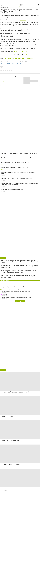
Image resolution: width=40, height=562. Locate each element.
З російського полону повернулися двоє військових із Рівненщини (19, 158)
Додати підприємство (20, 301)
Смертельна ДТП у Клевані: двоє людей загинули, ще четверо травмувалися (19, 266)
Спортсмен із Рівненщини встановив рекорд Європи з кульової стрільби (18, 172)
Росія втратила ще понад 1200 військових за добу (14, 167)
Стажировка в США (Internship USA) (11, 464)
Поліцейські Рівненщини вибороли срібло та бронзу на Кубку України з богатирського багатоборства (19, 183)
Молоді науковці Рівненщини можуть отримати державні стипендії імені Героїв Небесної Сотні (18, 271)
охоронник (4, 489)
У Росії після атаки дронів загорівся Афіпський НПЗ (15, 162)
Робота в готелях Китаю (8, 416)
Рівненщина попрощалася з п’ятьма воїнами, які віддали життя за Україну (18, 276)
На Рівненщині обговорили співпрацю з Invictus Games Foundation (19, 153)
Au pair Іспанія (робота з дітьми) (10, 440)
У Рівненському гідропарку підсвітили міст (12, 189)
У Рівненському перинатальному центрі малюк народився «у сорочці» (19, 261)
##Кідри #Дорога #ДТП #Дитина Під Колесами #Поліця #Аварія (11, 63)
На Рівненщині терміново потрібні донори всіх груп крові (16, 178)
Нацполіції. (23, 20)
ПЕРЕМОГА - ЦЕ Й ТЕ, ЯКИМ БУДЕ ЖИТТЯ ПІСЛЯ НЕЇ (15, 392)
